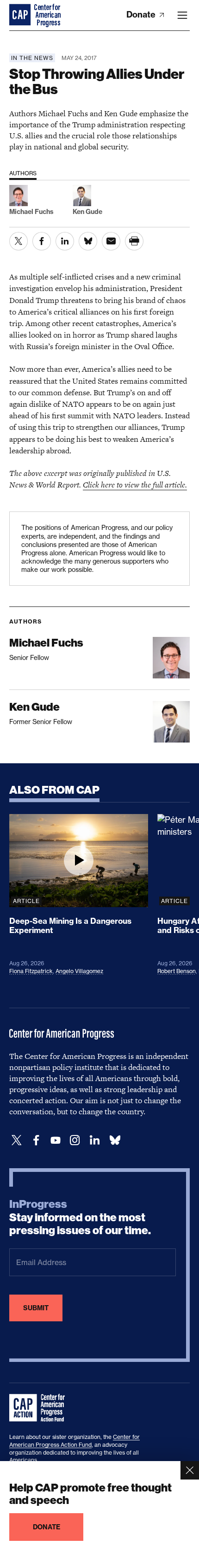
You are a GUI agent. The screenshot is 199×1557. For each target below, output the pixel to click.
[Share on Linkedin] (65, 241)
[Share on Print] (134, 241)
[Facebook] (36, 1140)
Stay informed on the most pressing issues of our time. (80, 1217)
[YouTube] (55, 1140)
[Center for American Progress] (20, 15)
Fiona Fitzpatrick (31, 971)
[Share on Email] (111, 241)
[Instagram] (75, 1140)
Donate (141, 14)
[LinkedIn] (94, 1140)
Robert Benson (176, 971)
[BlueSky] (114, 1140)
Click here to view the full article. (135, 484)
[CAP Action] (39, 1408)
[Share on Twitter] (18, 241)
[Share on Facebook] (41, 241)
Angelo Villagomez (79, 971)
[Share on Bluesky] (88, 241)
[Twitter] (16, 1140)
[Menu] (182, 15)
